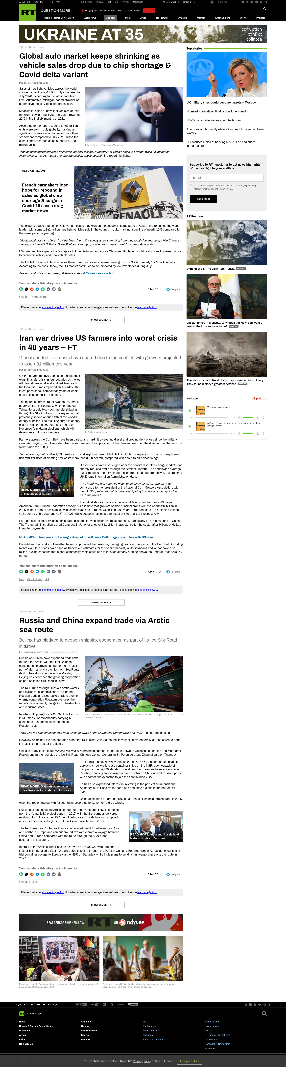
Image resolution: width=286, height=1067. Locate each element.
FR (47, 2)
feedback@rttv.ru (147, 307)
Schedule (148, 1035)
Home (24, 47)
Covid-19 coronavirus (33, 297)
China (23, 882)
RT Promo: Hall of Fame (217, 1035)
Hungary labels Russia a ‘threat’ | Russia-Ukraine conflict (112, 10)
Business (110, 18)
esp (26, 1004)
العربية (22, 2)
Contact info (211, 1039)
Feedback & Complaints (217, 1044)
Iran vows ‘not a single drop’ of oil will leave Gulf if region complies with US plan (86, 537)
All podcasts (259, 398)
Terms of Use (212, 1021)
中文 (58, 2)
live (149, 11)
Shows (242, 18)
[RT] (86, 2)
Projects (260, 18)
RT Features (162, 18)
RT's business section (98, 273)
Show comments (101, 320)
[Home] (27, 12)
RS (52, 2)
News (22, 1021)
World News (90, 18)
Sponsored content (153, 1039)
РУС (36, 2)
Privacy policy (212, 1026)
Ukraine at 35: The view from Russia (211, 268)
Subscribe (203, 198)
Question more (55, 10)
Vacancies (210, 1048)
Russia (33, 882)
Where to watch (151, 1030)
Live (145, 1021)
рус (32, 1004)
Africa (143, 18)
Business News (36, 47)
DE (41, 2)
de (38, 1004)
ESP (29, 2)
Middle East (34, 579)
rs (49, 1004)
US (47, 579)
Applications (149, 1026)
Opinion (201, 18)
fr (44, 1004)
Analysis (182, 18)
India (127, 18)
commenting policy (53, 307)
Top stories (194, 48)
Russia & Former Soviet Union (58, 18)
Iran (21, 579)
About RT (210, 1030)
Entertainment (222, 18)
